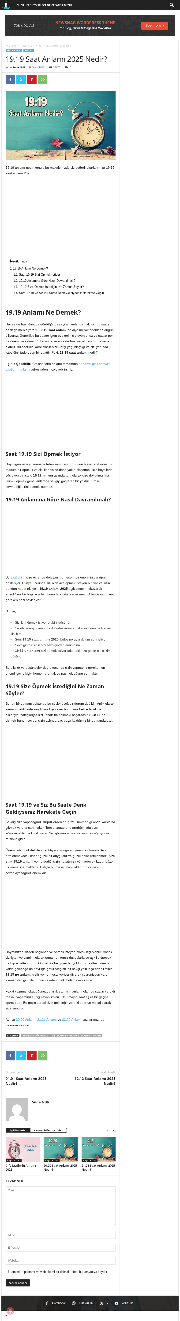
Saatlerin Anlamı (91, 1035)
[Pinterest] (32, 79)
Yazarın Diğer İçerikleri (48, 1130)
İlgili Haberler (18, 1130)
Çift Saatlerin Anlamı (64, 1035)
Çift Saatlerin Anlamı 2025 (21, 1167)
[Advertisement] (61, 214)
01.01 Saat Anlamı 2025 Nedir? (26, 1081)
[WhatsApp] (42, 79)
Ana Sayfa (11, 45)
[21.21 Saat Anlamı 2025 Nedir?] (99, 1149)
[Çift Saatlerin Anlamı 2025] (23, 1149)
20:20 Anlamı (25, 1019)
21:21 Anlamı (47, 1019)
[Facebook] (10, 79)
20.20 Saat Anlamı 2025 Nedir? (60, 1167)
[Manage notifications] (10, 1310)
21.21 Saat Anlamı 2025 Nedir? (98, 1167)
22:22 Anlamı (72, 1019)
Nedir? (29, 50)
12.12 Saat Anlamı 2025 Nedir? (95, 1081)
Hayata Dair (27, 45)
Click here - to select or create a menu (44, 5)
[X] (21, 79)
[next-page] (113, 1130)
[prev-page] (107, 1130)
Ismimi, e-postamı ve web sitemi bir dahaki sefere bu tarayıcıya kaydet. (59, 1272)
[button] (171, 5)
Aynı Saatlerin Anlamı (35, 1035)
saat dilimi (18, 577)
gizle (24, 261)
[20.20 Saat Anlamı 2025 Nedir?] (61, 1149)
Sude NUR (19, 67)
